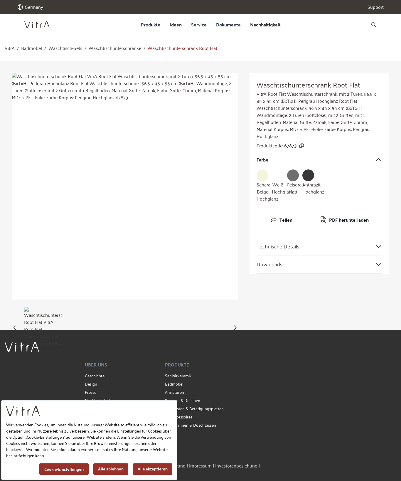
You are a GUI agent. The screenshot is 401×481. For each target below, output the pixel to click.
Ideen (176, 24)
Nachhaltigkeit (265, 24)
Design (91, 384)
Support (376, 7)
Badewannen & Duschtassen (190, 425)
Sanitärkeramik (178, 375)
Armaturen (174, 392)
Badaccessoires (178, 417)
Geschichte (95, 375)
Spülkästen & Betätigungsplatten (194, 408)
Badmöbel (31, 48)
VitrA (10, 48)
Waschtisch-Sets (65, 48)
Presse (90, 392)
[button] (15, 327)
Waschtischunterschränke (115, 48)
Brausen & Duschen (182, 400)
